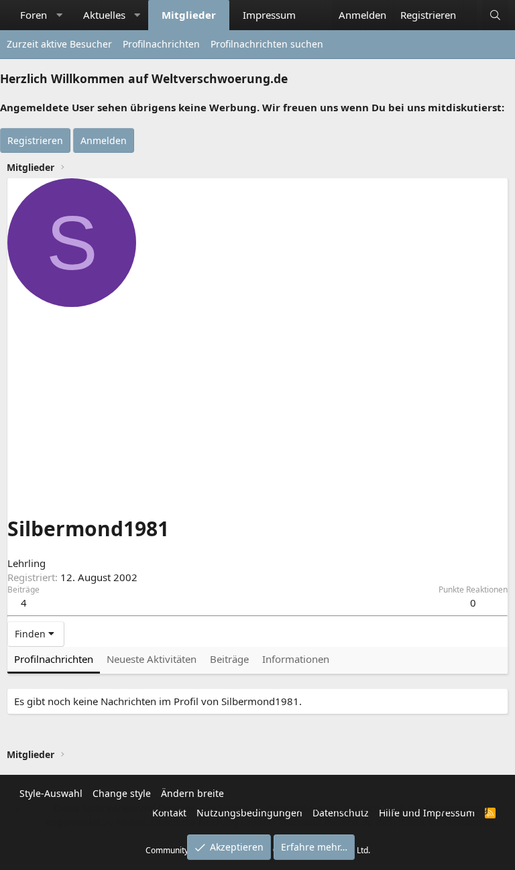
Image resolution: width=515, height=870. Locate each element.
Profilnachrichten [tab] (53, 659)
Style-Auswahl (50, 793)
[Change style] (470, 8)
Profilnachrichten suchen (267, 44)
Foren (33, 14)
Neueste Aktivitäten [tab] (151, 659)
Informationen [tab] (295, 659)
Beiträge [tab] (229, 659)
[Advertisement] (257, 407)
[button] (59, 15)
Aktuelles (104, 14)
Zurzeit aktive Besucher (59, 44)
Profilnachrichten (161, 44)
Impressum (269, 14)
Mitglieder (189, 14)
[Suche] (495, 15)
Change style (122, 793)
